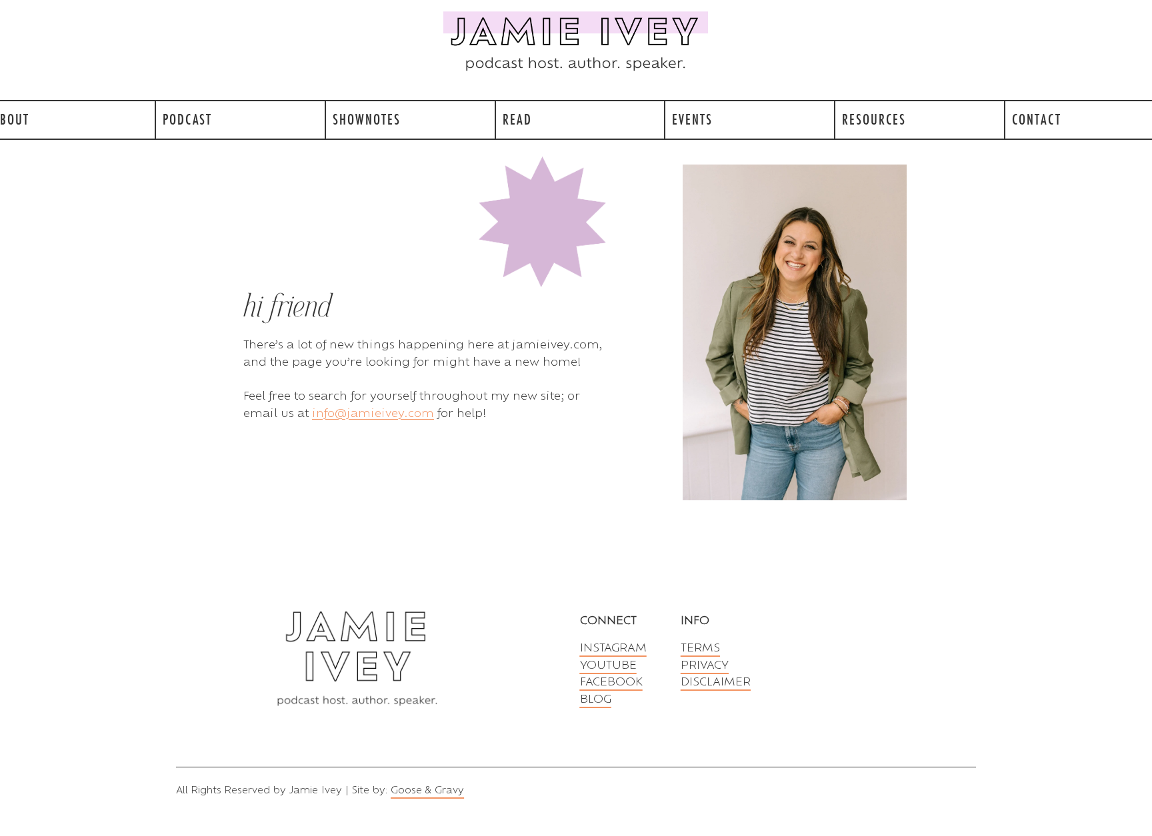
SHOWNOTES (367, 119)
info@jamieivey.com (373, 413)
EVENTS (692, 119)
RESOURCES (874, 119)
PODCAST (187, 119)
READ (517, 119)
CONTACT (1036, 119)
